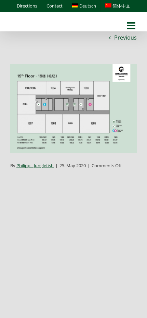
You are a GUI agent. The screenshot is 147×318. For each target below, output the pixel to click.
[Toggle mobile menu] (132, 26)
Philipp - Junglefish (35, 165)
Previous (125, 37)
